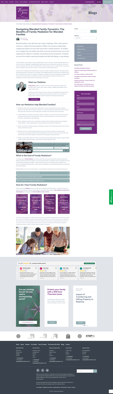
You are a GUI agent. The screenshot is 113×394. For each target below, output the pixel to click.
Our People (34, 344)
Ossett (66, 202)
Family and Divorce (27, 24)
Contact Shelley (34, 99)
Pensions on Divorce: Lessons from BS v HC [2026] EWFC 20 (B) (84, 81)
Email (78, 101)
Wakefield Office (19, 348)
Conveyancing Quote (89, 2)
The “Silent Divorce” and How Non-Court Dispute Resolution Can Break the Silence (84, 85)
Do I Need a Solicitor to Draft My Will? (83, 74)
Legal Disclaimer (56, 387)
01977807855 (86, 356)
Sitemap (73, 387)
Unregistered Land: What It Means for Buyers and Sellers (85, 77)
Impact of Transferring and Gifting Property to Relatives (85, 71)
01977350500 (53, 358)
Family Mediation (29, 159)
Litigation (79, 55)
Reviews (12, 2)
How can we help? (108, 2)
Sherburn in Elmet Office (54, 348)
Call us (99, 2)
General (79, 52)
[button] (96, 273)
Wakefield (21, 204)
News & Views (44, 2)
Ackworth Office (85, 348)
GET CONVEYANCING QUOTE (27, 322)
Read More (80, 323)
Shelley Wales (31, 86)
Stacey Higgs (25, 39)
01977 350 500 (51, 209)
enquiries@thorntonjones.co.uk (23, 361)
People (17, 2)
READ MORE (52, 322)
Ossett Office (69, 348)
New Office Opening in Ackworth (82, 68)
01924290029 (20, 358)
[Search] (93, 31)
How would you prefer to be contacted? (85, 122)
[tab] (43, 177)
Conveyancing (80, 46)
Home (2, 2)
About (6, 2)
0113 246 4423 (36, 208)
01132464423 (36, 360)
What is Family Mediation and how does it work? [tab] (28, 173)
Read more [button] (20, 278)
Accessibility (39, 387)
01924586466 (70, 356)
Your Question (80, 113)
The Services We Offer (34, 2)
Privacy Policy (64, 387)
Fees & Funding (23, 2)
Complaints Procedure (47, 387)
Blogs (20, 24)
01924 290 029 (23, 208)
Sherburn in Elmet (50, 203)
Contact (51, 2)
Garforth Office (36, 348)
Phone (78, 107)
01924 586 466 (65, 208)
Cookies (69, 387)
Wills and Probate (81, 58)
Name (78, 95)
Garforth (35, 204)
